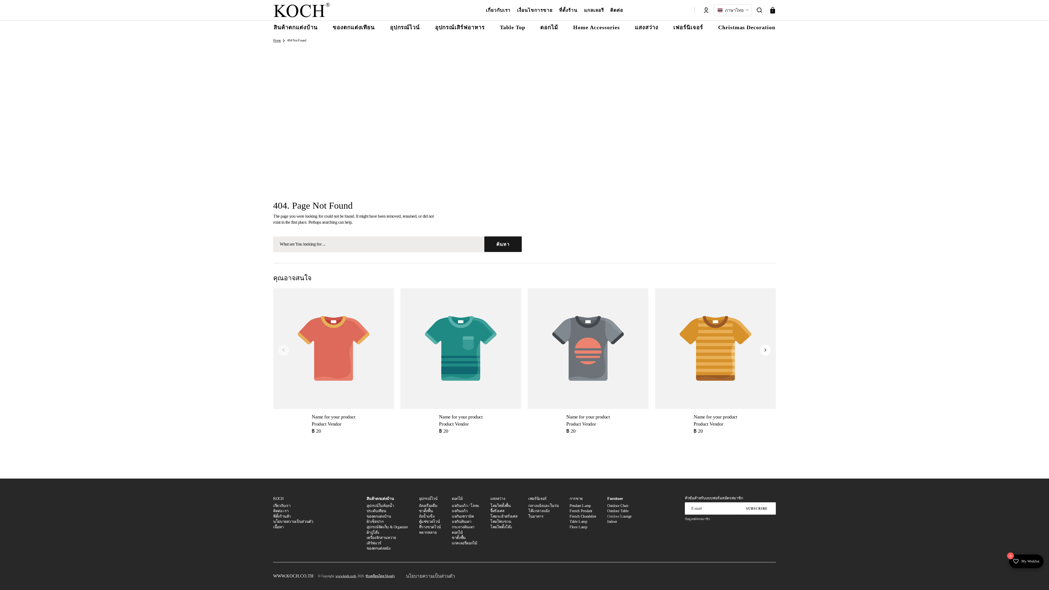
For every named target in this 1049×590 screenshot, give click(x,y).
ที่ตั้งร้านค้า (282, 516)
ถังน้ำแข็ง (427, 516)
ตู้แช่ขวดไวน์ (429, 522)
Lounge (626, 516)
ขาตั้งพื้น (426, 511)
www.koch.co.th (345, 576)
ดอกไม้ (457, 532)
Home (277, 40)
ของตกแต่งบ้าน (379, 516)
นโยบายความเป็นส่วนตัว (293, 522)
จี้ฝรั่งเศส (497, 511)
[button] (759, 10)
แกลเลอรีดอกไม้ (464, 543)
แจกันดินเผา (462, 522)
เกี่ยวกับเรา (282, 506)
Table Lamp (578, 522)
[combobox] (397, 244)
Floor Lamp (578, 527)
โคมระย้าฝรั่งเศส (503, 516)
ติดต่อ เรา (281, 511)
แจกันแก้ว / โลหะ (465, 506)
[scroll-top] (1037, 578)
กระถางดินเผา (463, 527)
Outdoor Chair (617, 506)
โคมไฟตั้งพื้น (500, 506)
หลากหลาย (428, 532)
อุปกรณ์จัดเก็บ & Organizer (387, 527)
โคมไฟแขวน (500, 522)
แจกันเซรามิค (463, 516)
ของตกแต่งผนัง (379, 548)
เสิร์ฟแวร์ (374, 543)
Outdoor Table (617, 511)
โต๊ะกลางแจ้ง (538, 511)
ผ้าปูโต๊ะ (373, 532)
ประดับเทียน (376, 511)
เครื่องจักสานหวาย (381, 538)
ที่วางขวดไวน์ (430, 527)
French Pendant (581, 511)
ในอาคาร (535, 516)
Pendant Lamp (580, 506)
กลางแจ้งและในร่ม (543, 506)
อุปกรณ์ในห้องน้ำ (380, 506)
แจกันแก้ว (459, 511)
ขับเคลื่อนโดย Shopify (380, 576)
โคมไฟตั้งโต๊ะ (501, 527)
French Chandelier (583, 516)
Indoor (612, 522)
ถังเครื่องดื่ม (428, 506)
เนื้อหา (278, 527)
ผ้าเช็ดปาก (375, 522)
